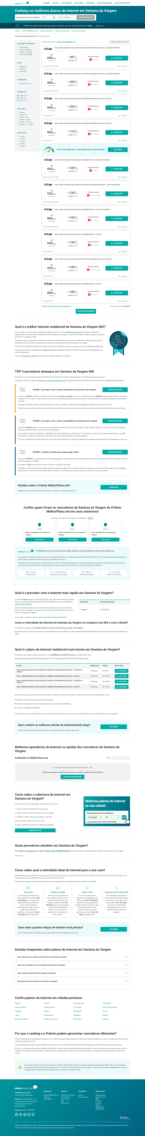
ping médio (57, 459)
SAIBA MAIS (113, 487)
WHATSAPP (123, 671)
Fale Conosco (65, 1099)
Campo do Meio (20, 1007)
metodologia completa (29, 356)
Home (17, 36)
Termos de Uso (65, 1097)
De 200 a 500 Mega (25, 49)
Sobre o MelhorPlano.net (51, 1095)
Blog (62, 1101)
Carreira (80, 1095)
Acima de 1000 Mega (26, 54)
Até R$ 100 (23, 66)
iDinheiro (98, 1105)
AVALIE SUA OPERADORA (72, 777)
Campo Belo (106, 1003)
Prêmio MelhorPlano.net (30, 31)
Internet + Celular (25, 119)
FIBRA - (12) (23, 95)
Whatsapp (118, 58)
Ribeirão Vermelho (21, 1019)
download (84, 405)
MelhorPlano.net (73, 332)
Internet (46, 3)
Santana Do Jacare (51, 1019)
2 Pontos (22, 139)
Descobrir (114, 929)
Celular (55, 3)
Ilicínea (104, 1011)
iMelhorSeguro (100, 1109)
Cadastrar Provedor (122, 3)
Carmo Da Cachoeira (109, 1007)
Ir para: (17, 31)
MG (35, 36)
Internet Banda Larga (26, 36)
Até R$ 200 (23, 71)
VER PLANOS (39, 539)
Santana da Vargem (44, 36)
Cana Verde (77, 1007)
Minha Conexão (100, 1095)
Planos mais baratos (62, 31)
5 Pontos (22, 146)
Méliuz (98, 1099)
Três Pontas (77, 1019)
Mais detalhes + (123, 66)
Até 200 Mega (24, 47)
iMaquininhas (100, 1107)
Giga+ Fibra (51, 851)
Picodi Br (98, 1101)
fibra (48, 405)
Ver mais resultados (85, 311)
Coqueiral (18, 1011)
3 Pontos (22, 141)
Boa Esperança (78, 1003)
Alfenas (46, 1003)
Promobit (98, 1103)
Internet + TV (24, 115)
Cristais (46, 1011)
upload (91, 405)
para (62, 42)
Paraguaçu (77, 1015)
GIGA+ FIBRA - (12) (25, 83)
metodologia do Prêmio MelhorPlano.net (51, 380)
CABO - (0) (23, 98)
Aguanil (17, 1003)
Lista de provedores (78, 31)
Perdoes (105, 1015)
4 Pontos (22, 143)
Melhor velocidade (46, 31)
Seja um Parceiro (83, 1097)
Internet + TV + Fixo (25, 122)
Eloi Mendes (77, 1011)
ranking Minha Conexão (23, 604)
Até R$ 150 (23, 69)
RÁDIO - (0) (23, 100)
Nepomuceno (48, 1015)
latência (123, 468)
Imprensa (47, 1097)
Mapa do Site (65, 1103)
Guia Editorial (48, 1099)
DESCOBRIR (118, 150)
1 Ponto (22, 136)
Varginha (105, 1019)
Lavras (17, 1015)
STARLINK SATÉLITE (63, 851)
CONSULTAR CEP (35, 830)
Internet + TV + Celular (26, 124)
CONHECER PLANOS (115, 390)
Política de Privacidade (68, 1095)
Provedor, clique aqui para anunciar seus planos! (56, 306)
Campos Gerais (49, 1007)
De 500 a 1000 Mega (26, 52)
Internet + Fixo (24, 117)
